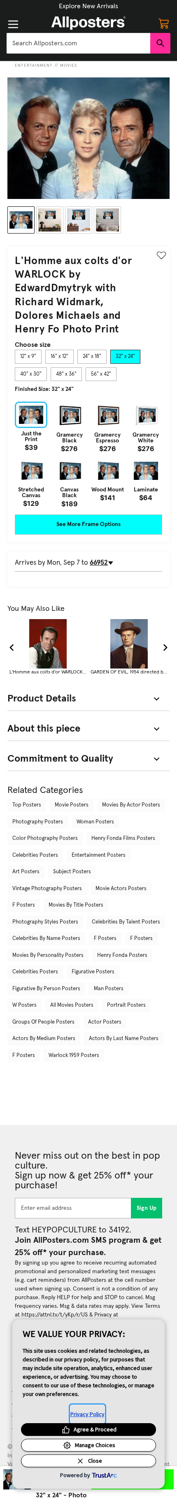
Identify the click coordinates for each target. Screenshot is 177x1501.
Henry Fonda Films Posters (123, 838)
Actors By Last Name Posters (123, 1038)
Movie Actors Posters (121, 888)
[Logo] (88, 23)
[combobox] (78, 43)
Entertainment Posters (99, 855)
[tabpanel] (88, 454)
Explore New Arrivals (88, 6)
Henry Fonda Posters (122, 955)
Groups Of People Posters (43, 1022)
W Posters (24, 1005)
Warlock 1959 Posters (74, 1055)
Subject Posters (72, 871)
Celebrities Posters (35, 855)
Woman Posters (95, 822)
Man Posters (108, 988)
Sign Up (147, 1208)
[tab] (28, 357)
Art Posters (26, 871)
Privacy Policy (87, 1414)
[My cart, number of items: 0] (163, 23)
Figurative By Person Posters (46, 988)
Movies (68, 65)
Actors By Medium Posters (43, 1038)
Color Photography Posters (45, 838)
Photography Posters (37, 822)
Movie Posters (71, 805)
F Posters (23, 905)
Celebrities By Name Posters (46, 938)
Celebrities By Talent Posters (126, 922)
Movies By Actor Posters (131, 805)
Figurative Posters (93, 972)
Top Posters (26, 805)
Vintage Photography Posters (47, 888)
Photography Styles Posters (45, 922)
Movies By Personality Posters (48, 955)
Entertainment (34, 65)
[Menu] (13, 24)
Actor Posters (104, 1022)
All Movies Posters (71, 1005)
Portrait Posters (126, 1005)
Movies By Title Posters (76, 905)
